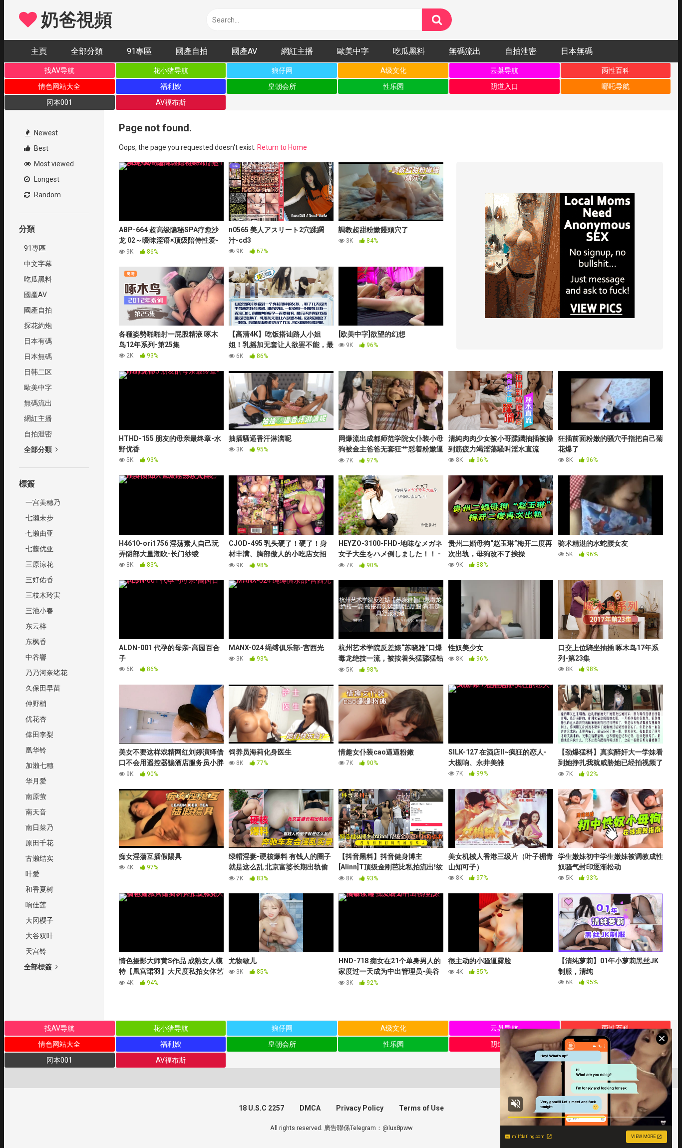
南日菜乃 (38, 827)
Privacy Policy (359, 1108)
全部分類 (87, 51)
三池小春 (38, 611)
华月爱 (35, 781)
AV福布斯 (171, 102)
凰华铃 (35, 750)
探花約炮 (38, 326)
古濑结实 (38, 858)
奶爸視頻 (74, 19)
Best (40, 148)
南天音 (35, 812)
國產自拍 (192, 51)
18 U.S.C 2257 (261, 1108)
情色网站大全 (59, 86)
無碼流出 (465, 51)
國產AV (244, 51)
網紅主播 (297, 51)
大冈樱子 (38, 920)
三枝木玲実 (42, 595)
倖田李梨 (38, 735)
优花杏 (35, 719)
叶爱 (31, 874)
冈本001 (59, 102)
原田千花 (38, 843)
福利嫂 (170, 86)
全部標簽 (38, 967)
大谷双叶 (38, 936)
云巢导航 (504, 70)
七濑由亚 (38, 533)
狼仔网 (282, 70)
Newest (45, 133)
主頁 (39, 51)
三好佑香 (38, 580)
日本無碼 (577, 51)
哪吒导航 (616, 86)
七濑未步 (38, 518)
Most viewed (53, 164)
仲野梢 (35, 704)
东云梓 (35, 626)
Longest (45, 179)
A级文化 (393, 70)
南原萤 (35, 796)
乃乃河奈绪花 (45, 673)
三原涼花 (38, 564)
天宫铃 (35, 951)
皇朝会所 (282, 86)
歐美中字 (353, 51)
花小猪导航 (170, 70)
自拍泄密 (521, 51)
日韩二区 (38, 372)
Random (46, 195)
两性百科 (616, 70)
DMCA (310, 1108)
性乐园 (393, 86)
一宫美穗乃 (42, 502)
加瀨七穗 (38, 765)
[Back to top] (648, 1118)
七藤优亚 (38, 549)
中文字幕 (38, 264)
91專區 (139, 51)
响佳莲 (35, 905)
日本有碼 (38, 341)
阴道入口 (504, 86)
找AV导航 (59, 70)
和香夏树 (38, 889)
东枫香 (35, 642)
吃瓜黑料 (409, 51)
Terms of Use (421, 1108)
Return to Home (282, 147)
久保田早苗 (42, 688)
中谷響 (35, 657)
